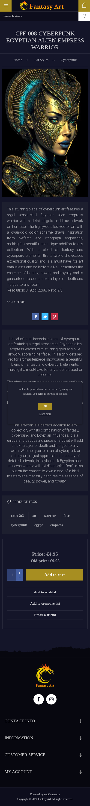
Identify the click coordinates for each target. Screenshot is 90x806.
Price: (38, 554)
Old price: (40, 560)
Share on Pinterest (54, 316)
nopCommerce (52, 794)
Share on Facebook (35, 316)
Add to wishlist (45, 592)
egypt (38, 525)
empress (56, 525)
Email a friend (45, 615)
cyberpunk (19, 525)
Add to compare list (45, 603)
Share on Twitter (45, 316)
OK (45, 406)
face (66, 515)
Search (81, 16)
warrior (50, 515)
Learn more (45, 414)
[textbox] (39, 16)
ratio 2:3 (17, 515)
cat (34, 515)
